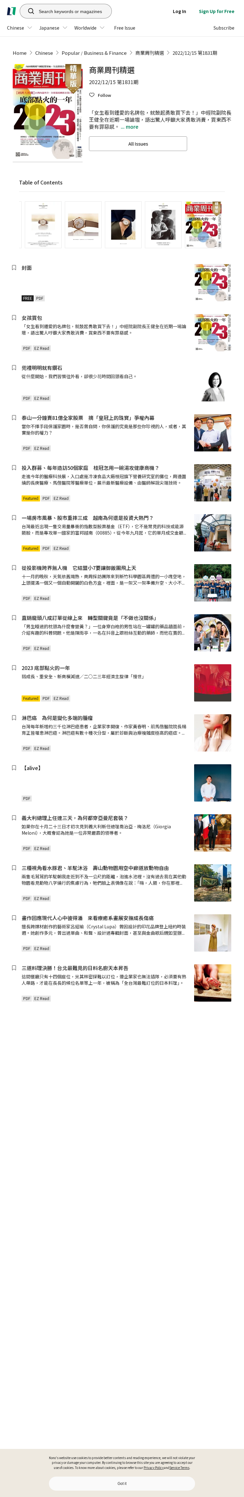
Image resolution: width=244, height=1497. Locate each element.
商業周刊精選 (149, 52)
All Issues (138, 143)
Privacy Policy (154, 1467)
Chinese (44, 52)
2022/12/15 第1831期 (195, 52)
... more (129, 126)
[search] (28, 11)
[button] (100, 95)
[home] (11, 11)
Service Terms (179, 1467)
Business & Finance (105, 52)
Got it (122, 1483)
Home (20, 52)
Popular (71, 52)
